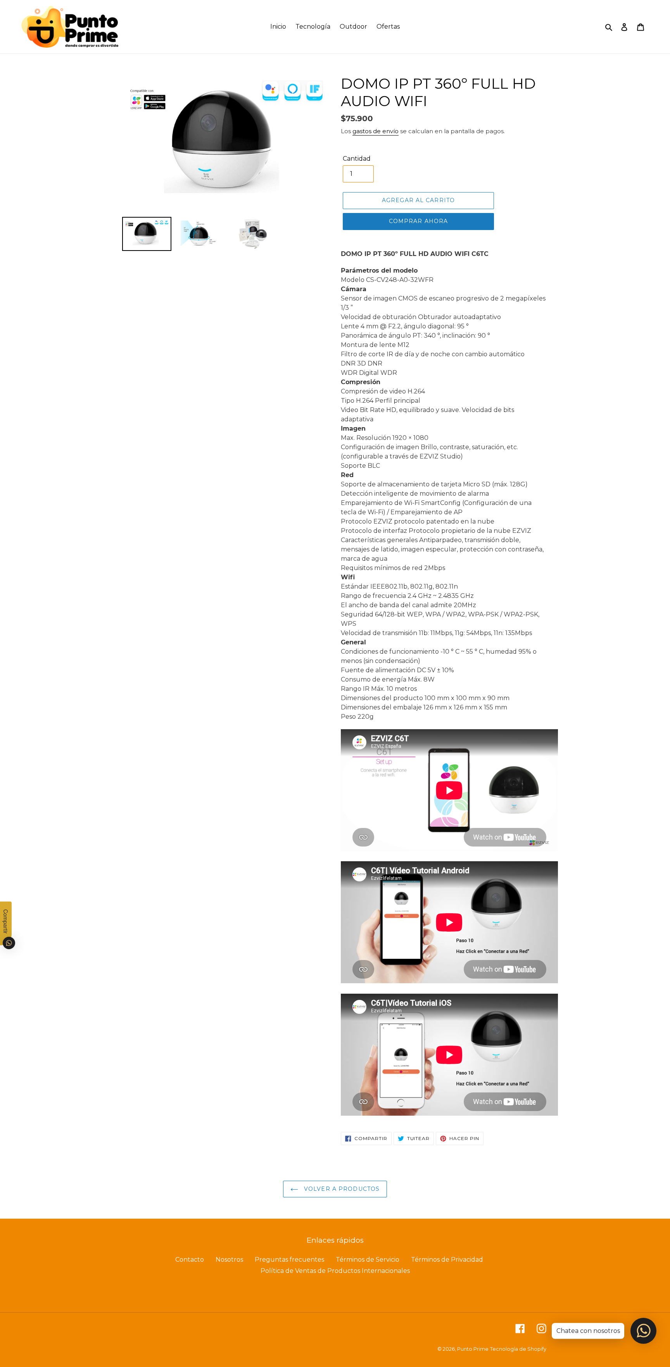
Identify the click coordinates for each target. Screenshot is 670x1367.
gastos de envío (375, 131)
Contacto (189, 1259)
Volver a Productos (341, 1188)
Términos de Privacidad (447, 1259)
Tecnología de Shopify (518, 1349)
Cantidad (357, 158)
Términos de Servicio (367, 1259)
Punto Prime (473, 1349)
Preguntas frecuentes (289, 1259)
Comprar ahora (418, 221)
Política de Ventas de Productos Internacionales (335, 1270)
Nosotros (229, 1259)
